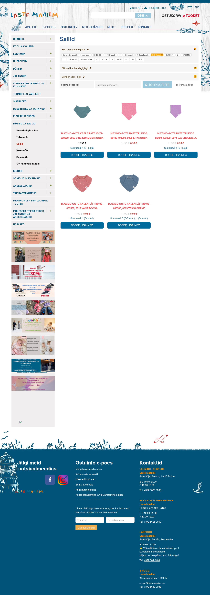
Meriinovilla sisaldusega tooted (30, 202)
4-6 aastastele (86, 59)
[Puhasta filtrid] (195, 49)
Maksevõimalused (85, 479)
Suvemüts (22, 157)
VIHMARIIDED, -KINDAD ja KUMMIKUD (28, 85)
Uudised (127, 27)
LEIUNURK (19, 53)
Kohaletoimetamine (85, 489)
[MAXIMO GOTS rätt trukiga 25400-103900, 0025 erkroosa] (129, 111)
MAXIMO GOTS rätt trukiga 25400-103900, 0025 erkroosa (128, 136)
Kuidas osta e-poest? (86, 474)
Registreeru (156, 8)
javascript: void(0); (70, 55)
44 (126, 59)
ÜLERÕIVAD (20, 61)
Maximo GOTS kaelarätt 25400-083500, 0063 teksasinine (129, 206)
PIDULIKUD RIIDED (24, 116)
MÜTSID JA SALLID (24, 123)
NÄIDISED (18, 224)
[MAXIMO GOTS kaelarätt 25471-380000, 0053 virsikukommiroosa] (82, 111)
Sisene (136, 8)
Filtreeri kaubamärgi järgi (76, 68)
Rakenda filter (158, 85)
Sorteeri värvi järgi (72, 76)
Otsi (141, 15)
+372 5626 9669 (152, 521)
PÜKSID (17, 68)
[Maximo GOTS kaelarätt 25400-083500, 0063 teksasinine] (129, 182)
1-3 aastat (129, 55)
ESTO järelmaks (84, 484)
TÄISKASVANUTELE (24, 193)
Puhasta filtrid (185, 84)
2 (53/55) (186, 55)
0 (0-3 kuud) (110, 55)
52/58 (140, 59)
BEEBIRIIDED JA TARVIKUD (29, 108)
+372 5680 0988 (152, 586)
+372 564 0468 (152, 560)
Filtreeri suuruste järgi (74, 49)
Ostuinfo (68, 27)
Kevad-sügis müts (27, 130)
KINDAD (17, 171)
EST (189, 7)
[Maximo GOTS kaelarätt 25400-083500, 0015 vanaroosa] (82, 182)
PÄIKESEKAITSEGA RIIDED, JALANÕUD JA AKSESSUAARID (29, 214)
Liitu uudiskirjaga (86, 527)
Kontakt (144, 27)
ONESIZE (97, 55)
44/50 (119, 59)
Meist (111, 27)
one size (85, 55)
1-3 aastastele (142, 55)
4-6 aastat (73, 59)
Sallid (19, 143)
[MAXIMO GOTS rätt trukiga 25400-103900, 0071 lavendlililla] (176, 111)
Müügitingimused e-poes (88, 469)
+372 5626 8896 (152, 490)
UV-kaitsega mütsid (28, 163)
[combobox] (77, 85)
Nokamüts (22, 150)
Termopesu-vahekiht (27, 94)
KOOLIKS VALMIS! (23, 46)
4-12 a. (104, 59)
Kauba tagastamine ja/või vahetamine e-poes (99, 494)
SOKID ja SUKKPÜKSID (26, 178)
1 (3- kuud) (156, 55)
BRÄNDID (18, 39)
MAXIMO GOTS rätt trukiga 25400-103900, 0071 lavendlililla (176, 136)
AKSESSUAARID (22, 185)
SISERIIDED (19, 101)
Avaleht (31, 27)
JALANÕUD (19, 76)
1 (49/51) (169, 55)
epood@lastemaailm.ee (152, 583)
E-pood (47, 27)
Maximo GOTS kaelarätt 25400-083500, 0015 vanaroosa (82, 206)
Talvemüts (22, 137)
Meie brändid (92, 27)
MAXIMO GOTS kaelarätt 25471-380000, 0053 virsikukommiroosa (82, 136)
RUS (197, 7)
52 (133, 59)
